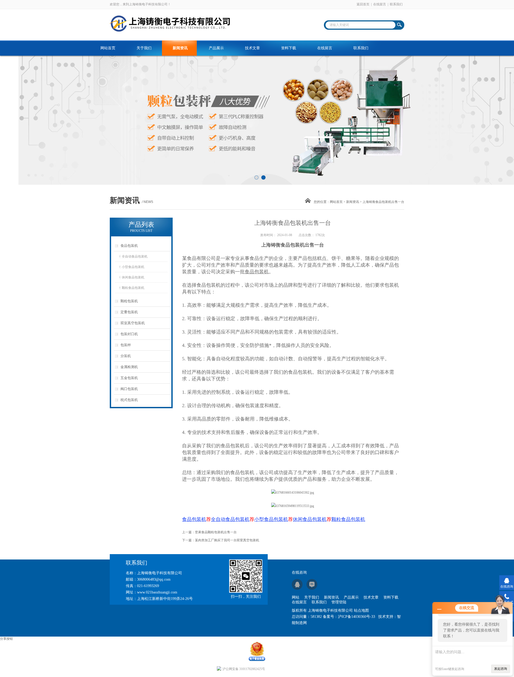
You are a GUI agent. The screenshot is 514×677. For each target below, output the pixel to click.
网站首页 (107, 48)
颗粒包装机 (129, 301)
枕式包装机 (129, 400)
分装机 (125, 356)
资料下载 (288, 48)
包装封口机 (129, 334)
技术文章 (252, 48)
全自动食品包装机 (135, 256)
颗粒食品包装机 (133, 288)
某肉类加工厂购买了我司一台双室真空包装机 (227, 540)
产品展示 (216, 48)
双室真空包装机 (132, 323)
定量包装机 (129, 312)
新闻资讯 (180, 48)
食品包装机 (129, 246)
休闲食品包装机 (133, 277)
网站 (295, 597)
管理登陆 (338, 602)
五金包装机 (129, 378)
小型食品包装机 (133, 267)
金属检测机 (129, 367)
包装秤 (125, 345)
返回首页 (363, 4)
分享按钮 (6, 639)
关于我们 (144, 48)
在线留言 (379, 4)
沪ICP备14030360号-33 (356, 617)
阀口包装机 (129, 389)
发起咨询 (500, 669)
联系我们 (396, 4)
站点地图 (361, 610)
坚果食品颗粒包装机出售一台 (216, 532)
